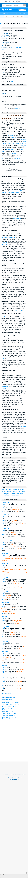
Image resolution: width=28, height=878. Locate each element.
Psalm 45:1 (18, 157)
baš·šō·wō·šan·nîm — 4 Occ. (10, 703)
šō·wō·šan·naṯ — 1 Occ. (8, 715)
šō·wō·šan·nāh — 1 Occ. (8, 713)
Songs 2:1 (23, 139)
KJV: (2, 509)
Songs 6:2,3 (15, 143)
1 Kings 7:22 (17, 218)
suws (3, 73)
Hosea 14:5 (4, 316)
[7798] (2, 393)
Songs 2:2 (13, 138)
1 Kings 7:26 (12, 153)
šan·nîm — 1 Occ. (6, 708)
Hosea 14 (5, 386)
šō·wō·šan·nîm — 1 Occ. (8, 710)
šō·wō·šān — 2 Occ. (7, 711)
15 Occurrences (6, 694)
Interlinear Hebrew (18, 489)
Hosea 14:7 (10, 136)
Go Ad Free (3, 874)
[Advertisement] (14, 752)
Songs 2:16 (5, 602)
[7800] (26, 393)
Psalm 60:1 (18, 159)
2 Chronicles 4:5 (14, 192)
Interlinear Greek (6, 489)
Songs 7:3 (23, 143)
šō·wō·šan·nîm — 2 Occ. (8, 717)
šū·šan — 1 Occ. (6, 719)
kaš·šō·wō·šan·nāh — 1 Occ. (10, 704)
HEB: (3, 504)
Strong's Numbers (6, 491)
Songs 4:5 (8, 143)
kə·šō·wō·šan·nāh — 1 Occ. (9, 706)
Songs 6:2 (4, 641)
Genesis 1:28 (18, 310)
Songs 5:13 (22, 145)
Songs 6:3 (4, 651)
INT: (2, 511)
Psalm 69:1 (12, 237)
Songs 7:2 (4, 665)
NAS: (3, 508)
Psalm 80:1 (15, 161)
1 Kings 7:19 (7, 149)
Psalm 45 (4, 243)
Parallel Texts (15, 495)
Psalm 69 (4, 244)
